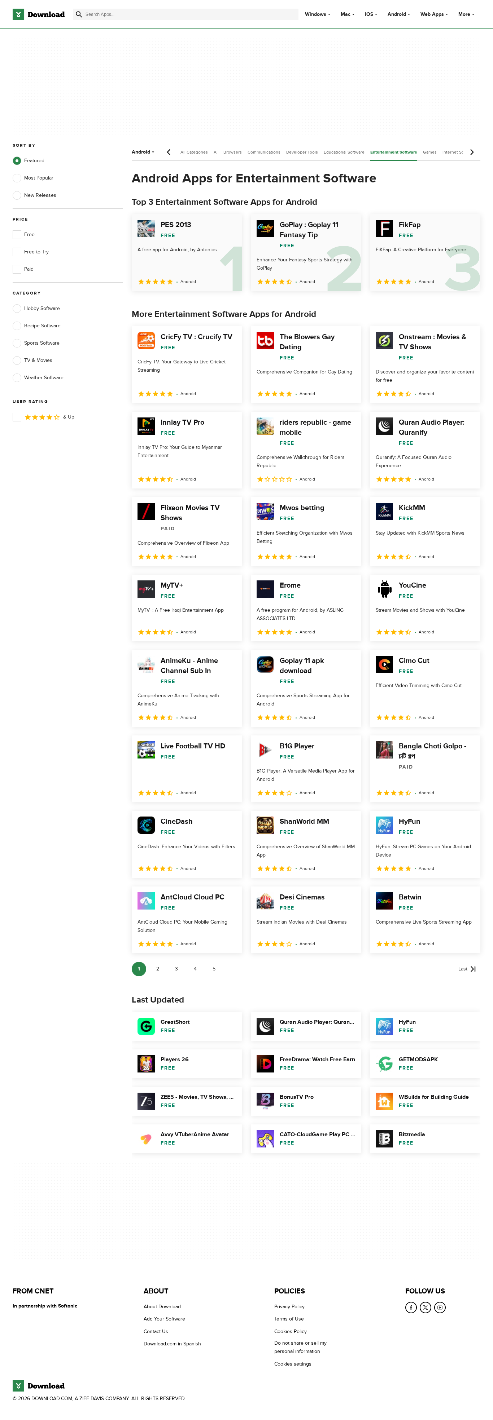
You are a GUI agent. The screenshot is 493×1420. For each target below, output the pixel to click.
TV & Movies (38, 360)
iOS (369, 14)
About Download (162, 1307)
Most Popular (38, 178)
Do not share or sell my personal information (300, 1347)
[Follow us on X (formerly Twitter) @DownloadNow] (425, 1307)
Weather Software (44, 378)
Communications (264, 152)
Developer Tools (302, 152)
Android (397, 14)
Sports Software (42, 343)
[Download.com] (39, 14)
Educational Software (344, 152)
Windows (315, 14)
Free (29, 234)
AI (216, 152)
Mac (345, 14)
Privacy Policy (289, 1307)
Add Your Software (164, 1319)
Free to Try (36, 252)
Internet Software (459, 152)
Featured (34, 161)
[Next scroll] (471, 152)
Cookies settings (292, 1364)
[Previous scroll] (169, 152)
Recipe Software (42, 326)
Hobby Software (42, 308)
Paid (29, 269)
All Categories (194, 152)
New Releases (40, 195)
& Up (68, 417)
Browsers (232, 152)
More (464, 14)
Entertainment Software (393, 152)
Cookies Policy (290, 1331)
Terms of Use (289, 1319)
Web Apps (432, 14)
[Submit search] (79, 14)
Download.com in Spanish (172, 1344)
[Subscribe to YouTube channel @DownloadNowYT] (440, 1307)
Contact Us (156, 1331)
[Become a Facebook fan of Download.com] (411, 1307)
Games (430, 152)
